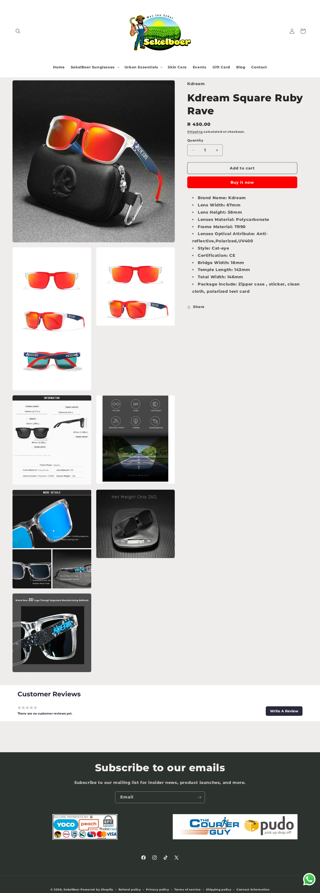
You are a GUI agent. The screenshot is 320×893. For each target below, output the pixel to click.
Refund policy (129, 889)
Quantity (195, 140)
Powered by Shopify (96, 889)
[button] (18, 31)
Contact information (253, 889)
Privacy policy (157, 889)
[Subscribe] (199, 797)
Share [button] (198, 306)
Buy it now (242, 182)
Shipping (195, 131)
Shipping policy (219, 889)
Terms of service (187, 889)
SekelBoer (72, 889)
